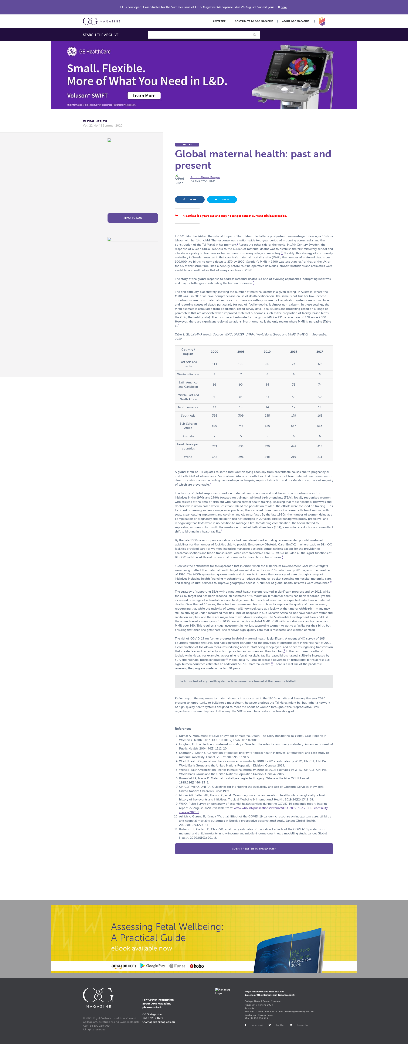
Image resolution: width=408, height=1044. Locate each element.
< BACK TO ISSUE (132, 218)
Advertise (219, 21)
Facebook (257, 1025)
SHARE (193, 199)
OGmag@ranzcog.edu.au (158, 1021)
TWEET (225, 199)
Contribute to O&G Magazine (254, 21)
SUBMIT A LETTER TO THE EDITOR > (254, 848)
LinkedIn (302, 1025)
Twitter (280, 1025)
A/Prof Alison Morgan (205, 177)
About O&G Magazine (295, 21)
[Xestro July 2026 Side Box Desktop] (133, 304)
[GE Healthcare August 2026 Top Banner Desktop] (204, 75)
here (284, 7)
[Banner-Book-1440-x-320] (204, 939)
